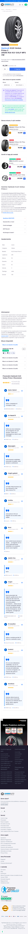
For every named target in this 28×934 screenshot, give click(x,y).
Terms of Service (15, 927)
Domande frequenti (5, 879)
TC (24, 928)
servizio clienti (4, 336)
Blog (2, 871)
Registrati (3, 859)
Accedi (2, 861)
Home (2, 9)
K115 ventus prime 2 (7, 11)
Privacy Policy (4, 853)
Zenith (17, 175)
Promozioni (3, 873)
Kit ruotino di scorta (5, 823)
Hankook (15, 9)
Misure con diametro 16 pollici (10, 357)
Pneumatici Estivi (5, 825)
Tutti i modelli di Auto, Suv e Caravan (9, 831)
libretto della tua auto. (8, 212)
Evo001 (16, 162)
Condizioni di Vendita (6, 845)
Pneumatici (8, 9)
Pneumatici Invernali (6, 827)
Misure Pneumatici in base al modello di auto (11, 875)
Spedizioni (3, 837)
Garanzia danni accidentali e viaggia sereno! (14, 0)
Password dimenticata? (6, 863)
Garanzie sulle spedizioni (7, 847)
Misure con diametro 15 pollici (10, 344)
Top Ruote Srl (14, 928)
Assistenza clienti (5, 882)
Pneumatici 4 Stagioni (6, 829)
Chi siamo (3, 869)
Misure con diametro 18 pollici (10, 365)
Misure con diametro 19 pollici (10, 368)
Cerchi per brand (20, 749)
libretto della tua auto (10, 112)
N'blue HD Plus (17, 128)
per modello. (11, 109)
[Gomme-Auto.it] (7, 4)
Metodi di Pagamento (6, 839)
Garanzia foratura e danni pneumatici (9, 849)
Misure (4, 82)
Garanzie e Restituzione (6, 841)
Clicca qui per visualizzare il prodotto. (14, 99)
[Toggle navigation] (20, 4)
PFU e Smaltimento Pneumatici (8, 843)
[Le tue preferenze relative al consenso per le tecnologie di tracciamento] (2, 931)
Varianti (16, 82)
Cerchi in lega (4, 818)
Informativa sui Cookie (6, 851)
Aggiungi (17, 69)
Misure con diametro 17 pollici (10, 361)
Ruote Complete (5, 821)
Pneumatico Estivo (13, 44)
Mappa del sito (4, 881)
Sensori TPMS (4, 877)
